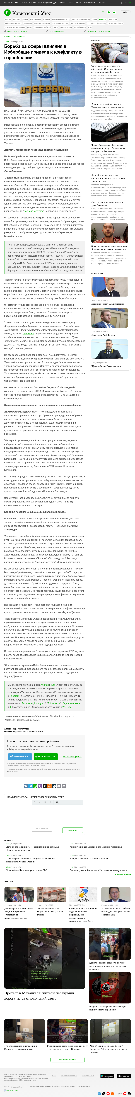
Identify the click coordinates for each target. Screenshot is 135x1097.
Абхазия (8, 19)
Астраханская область (60, 19)
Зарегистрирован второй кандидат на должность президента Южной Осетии (31, 860)
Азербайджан (35, 19)
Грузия (94, 19)
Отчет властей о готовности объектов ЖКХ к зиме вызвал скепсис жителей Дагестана (106, 69)
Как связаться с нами (69, 1076)
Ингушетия (113, 19)
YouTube (67, 707)
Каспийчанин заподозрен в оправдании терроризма (96, 846)
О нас (54, 1076)
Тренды (24, 3)
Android (44, 684)
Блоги (70, 3)
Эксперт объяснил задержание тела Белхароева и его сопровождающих (109, 247)
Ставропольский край (42, 27)
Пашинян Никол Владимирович (107, 303)
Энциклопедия (50, 3)
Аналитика (36, 3)
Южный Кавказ (80, 27)
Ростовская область (115, 23)
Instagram (39, 703)
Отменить (72, 830)
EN (130, 3)
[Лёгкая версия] (122, 3)
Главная (7, 36)
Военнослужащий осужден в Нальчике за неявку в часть (98, 870)
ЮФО (90, 27)
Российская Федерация (96, 23)
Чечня (55, 27)
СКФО (29, 27)
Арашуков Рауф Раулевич (104, 334)
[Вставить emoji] (57, 802)
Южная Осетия (66, 27)
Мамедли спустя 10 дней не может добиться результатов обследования (115, 911)
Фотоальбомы (90, 3)
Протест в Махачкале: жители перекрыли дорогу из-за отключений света (39, 995)
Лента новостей (19, 36)
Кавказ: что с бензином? (17, 31)
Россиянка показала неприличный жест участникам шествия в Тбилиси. (67, 1047)
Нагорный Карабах (78, 23)
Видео (78, 3)
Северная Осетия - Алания (15, 27)
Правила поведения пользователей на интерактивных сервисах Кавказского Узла (60, 1087)
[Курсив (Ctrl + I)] (39, 802)
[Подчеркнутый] (45, 802)
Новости (8, 3)
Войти (125, 12)
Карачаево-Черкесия (42, 23)
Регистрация (42, 828)
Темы (16, 3)
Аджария (16, 19)
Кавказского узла (33, 211)
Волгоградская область (81, 19)
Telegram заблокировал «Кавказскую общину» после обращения (107, 1008)
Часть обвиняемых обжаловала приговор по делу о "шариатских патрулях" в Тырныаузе (108, 148)
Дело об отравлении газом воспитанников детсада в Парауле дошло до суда (108, 178)
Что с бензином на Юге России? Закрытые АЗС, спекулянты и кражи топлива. (108, 1049)
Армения (46, 19)
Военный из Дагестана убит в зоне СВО (26, 870)
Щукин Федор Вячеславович (106, 366)
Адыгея (25, 19)
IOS (53, 684)
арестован (28, 333)
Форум (62, 3)
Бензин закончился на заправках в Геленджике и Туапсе (50, 911)
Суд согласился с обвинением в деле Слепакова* (107, 203)
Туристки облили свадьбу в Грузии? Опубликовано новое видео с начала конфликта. (107, 965)
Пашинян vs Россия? (57, 31)
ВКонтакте (54, 703)
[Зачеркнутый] (50, 802)
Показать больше (67, 1059)
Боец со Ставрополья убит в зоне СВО (89, 858)
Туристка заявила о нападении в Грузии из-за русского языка (20, 1047)
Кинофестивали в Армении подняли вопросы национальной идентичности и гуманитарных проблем (83, 914)
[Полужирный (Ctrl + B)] (34, 802)
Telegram (14, 696)
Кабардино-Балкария (13, 23)
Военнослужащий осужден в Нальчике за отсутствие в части (107, 105)
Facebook (27, 703)
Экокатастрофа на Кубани (98, 31)
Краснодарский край (60, 23)
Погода (102, 3)
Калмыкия (27, 23)
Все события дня (123, 875)
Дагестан (102, 19)
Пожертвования (88, 1076)
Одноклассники (71, 703)
